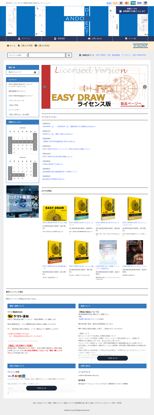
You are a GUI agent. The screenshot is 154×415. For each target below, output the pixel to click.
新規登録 (61, 38)
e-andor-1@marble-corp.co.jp (88, 375)
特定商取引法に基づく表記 (84, 403)
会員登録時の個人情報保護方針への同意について (60, 172)
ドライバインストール (16, 100)
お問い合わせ (97, 38)
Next (145, 87)
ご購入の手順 (26, 45)
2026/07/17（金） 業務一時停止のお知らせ (58, 134)
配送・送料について (55, 403)
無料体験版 (116, 55)
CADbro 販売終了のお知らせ (53, 164)
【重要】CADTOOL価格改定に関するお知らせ (59, 141)
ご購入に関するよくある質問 (19, 114)
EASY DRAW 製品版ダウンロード (21, 96)
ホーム (13, 45)
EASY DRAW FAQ (139, 55)
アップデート (126, 55)
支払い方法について (40, 403)
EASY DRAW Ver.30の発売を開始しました (58, 156)
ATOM (119, 403)
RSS (113, 403)
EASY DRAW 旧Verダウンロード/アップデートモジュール (20, 85)
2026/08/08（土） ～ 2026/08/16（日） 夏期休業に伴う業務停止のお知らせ (69, 126)
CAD (108, 55)
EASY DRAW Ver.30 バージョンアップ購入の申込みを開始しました (66, 149)
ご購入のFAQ (43, 45)
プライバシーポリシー (103, 403)
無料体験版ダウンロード (17, 91)
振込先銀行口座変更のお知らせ (53, 179)
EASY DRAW (101, 55)
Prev (45, 87)
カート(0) (132, 38)
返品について (68, 403)
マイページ (26, 38)
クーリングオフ (14, 110)
